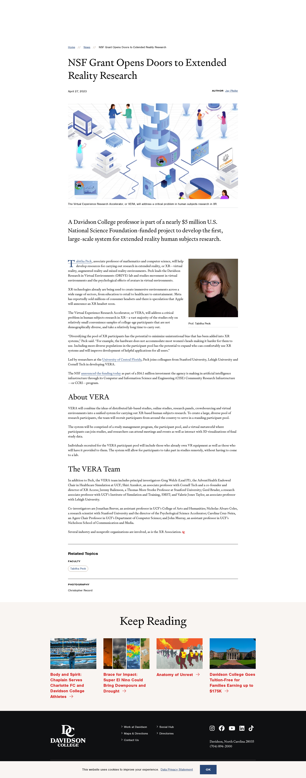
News (87, 47)
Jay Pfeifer (231, 91)
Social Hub (166, 727)
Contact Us (131, 740)
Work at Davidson (135, 727)
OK (208, 769)
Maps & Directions (136, 733)
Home (71, 47)
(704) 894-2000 (221, 746)
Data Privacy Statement (177, 769)
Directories (166, 733)
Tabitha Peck (78, 568)
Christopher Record (80, 590)
